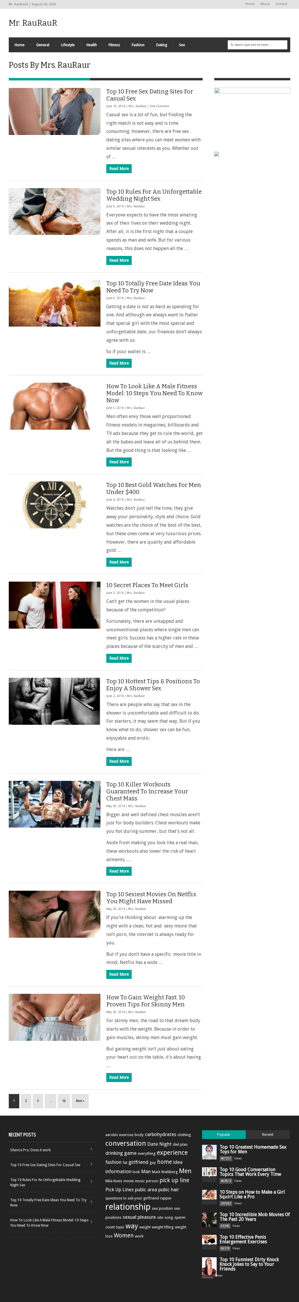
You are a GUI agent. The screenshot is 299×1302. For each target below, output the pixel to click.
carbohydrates (160, 1134)
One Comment (159, 106)
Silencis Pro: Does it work (30, 1150)
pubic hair (168, 1189)
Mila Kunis (113, 1181)
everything (147, 1153)
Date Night (159, 1144)
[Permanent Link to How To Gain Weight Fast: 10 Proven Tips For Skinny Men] (54, 1017)
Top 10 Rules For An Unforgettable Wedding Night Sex (154, 195)
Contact (281, 4)
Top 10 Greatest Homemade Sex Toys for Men (253, 1149)
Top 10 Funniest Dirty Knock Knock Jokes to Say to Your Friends (249, 1264)
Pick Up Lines (119, 1189)
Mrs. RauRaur (137, 106)
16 (64, 1100)
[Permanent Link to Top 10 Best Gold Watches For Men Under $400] (54, 504)
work (139, 1236)
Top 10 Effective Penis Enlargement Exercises (243, 1239)
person (152, 1181)
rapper (166, 1198)
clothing (184, 1135)
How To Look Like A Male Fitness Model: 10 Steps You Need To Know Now (154, 393)
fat (125, 1162)
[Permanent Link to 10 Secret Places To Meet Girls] (54, 605)
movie (129, 1181)
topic (120, 1227)
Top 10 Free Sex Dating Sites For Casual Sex (45, 1165)
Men (185, 1171)
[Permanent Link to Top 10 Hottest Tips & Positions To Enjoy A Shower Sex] (54, 701)
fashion (113, 1162)
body (139, 1135)
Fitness (114, 45)
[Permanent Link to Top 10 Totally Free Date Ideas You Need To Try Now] (54, 303)
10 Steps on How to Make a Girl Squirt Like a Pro (252, 1194)
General (42, 45)
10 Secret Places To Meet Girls (147, 585)
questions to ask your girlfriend (132, 1198)
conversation (125, 1143)
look (136, 1172)
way (132, 1226)
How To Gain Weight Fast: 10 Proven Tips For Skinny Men (145, 1001)
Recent (267, 1134)
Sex (182, 45)
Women (124, 1235)
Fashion (138, 45)
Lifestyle (68, 45)
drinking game (121, 1153)
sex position (162, 1208)
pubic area (146, 1189)
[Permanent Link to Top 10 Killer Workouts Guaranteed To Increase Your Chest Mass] (54, 804)
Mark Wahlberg (165, 1172)
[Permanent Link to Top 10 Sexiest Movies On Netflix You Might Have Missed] (54, 914)
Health (91, 45)
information (118, 1171)
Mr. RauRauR (33, 23)
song (168, 1217)
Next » (80, 1100)
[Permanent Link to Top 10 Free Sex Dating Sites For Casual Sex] (54, 111)
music (140, 1181)
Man (146, 1171)
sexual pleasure (139, 1217)
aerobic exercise (119, 1135)
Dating (161, 45)
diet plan (180, 1144)
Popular (223, 1134)
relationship (128, 1207)
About (265, 4)
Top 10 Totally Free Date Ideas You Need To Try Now (48, 1202)
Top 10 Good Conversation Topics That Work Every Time (250, 1172)
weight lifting (163, 1227)
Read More (119, 168)
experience (172, 1152)
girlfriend (138, 1162)
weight (145, 1227)
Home (250, 4)
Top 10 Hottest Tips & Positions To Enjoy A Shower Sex (153, 685)
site (160, 1217)
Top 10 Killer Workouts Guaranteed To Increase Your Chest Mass (147, 791)
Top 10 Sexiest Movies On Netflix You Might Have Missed (151, 898)
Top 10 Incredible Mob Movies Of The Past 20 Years (255, 1217)
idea (177, 1162)
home (164, 1162)
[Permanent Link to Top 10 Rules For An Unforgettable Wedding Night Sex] (54, 211)
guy (153, 1162)
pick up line (174, 1180)
